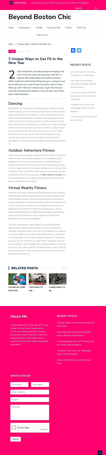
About (11, 27)
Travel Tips (81, 27)
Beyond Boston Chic (39, 16)
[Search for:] (83, 8)
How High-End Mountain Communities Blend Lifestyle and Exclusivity (83, 84)
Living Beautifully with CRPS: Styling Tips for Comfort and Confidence (59, 3)
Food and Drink (53, 27)
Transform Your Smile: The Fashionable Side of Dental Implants (82, 108)
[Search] (96, 8)
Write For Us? (42, 35)
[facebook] (73, 50)
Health (39, 27)
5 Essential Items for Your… (16, 289)
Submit (15, 439)
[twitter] (79, 50)
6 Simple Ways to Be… (57, 289)
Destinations (24, 27)
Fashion (68, 27)
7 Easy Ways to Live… (36, 289)
